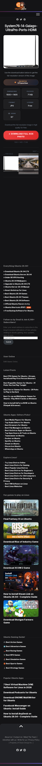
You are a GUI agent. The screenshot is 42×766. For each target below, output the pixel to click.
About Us (8, 737)
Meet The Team (30, 737)
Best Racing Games (14, 651)
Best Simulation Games (16, 659)
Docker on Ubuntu (12, 438)
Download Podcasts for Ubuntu (20, 692)
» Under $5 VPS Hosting (14, 277)
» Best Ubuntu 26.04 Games (15, 294)
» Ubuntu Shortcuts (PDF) (17, 307)
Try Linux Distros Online (15, 463)
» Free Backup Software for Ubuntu (18, 311)
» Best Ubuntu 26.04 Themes (16, 297)
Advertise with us (9, 740)
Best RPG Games (13, 655)
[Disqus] (21, 214)
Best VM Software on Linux (16, 484)
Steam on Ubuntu (12, 444)
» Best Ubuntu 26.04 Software (16, 300)
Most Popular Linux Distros (16, 468)
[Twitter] (21, 19)
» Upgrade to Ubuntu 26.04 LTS (17, 284)
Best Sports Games (14, 664)
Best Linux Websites (13, 486)
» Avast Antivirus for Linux (15, 290)
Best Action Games (14, 642)
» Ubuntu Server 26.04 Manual (16, 287)
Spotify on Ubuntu (12, 441)
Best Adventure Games (16, 646)
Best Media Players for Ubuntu (18, 420)
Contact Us (18, 737)
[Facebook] (17, 19)
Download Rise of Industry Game (21, 541)
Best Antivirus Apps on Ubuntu (18, 430)
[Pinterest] (24, 19)
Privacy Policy (33, 740)
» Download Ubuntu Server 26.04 (18, 274)
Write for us (22, 740)
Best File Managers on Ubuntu (17, 428)
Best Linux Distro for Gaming (17, 465)
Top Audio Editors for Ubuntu (17, 423)
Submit (8, 342)
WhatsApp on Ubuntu (14, 449)
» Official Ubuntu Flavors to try (17, 304)
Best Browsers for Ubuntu (16, 425)
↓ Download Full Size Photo (21, 135)
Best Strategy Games (15, 668)
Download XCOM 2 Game (17, 568)
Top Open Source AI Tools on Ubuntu (20, 433)
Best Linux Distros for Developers (19, 473)
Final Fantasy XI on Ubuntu (18, 519)
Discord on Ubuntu (13, 446)
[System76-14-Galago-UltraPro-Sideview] (11, 171)
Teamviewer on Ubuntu (14, 436)
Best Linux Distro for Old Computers (20, 476)
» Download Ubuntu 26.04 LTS (16, 271)
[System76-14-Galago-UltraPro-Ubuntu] (28, 173)
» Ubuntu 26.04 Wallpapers (15, 281)
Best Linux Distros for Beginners (19, 470)
